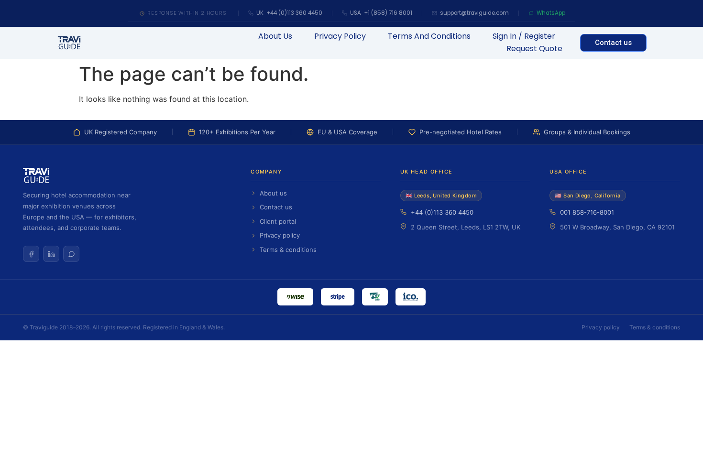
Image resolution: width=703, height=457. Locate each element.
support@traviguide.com (474, 13)
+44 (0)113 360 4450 (442, 212)
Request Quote (534, 48)
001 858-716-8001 (587, 212)
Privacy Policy (340, 36)
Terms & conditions (288, 249)
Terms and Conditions (429, 36)
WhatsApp (551, 13)
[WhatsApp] (71, 254)
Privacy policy (280, 235)
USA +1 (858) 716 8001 (381, 13)
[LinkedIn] (51, 254)
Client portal (278, 221)
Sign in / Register (524, 36)
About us (275, 36)
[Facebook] (31, 254)
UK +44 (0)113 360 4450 (289, 13)
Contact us (276, 207)
